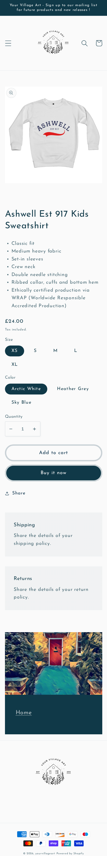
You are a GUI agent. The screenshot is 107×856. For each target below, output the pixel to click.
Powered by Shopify (70, 853)
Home (24, 713)
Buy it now (54, 472)
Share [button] (18, 493)
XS (14, 350)
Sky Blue (21, 402)
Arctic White (26, 389)
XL (14, 364)
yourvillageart (45, 853)
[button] (8, 43)
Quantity (14, 417)
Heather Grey (73, 389)
